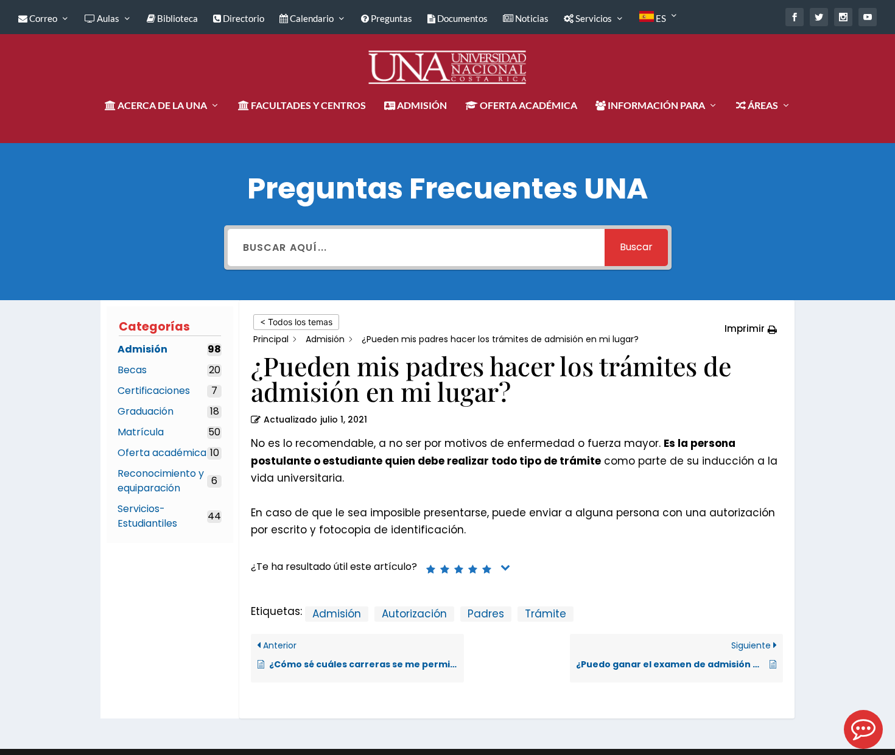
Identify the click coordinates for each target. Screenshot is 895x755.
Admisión (336, 613)
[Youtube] (867, 17)
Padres (486, 613)
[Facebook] (794, 17)
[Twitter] (819, 17)
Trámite (545, 613)
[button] (751, 329)
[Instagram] (843, 17)
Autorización (414, 613)
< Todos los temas (296, 322)
